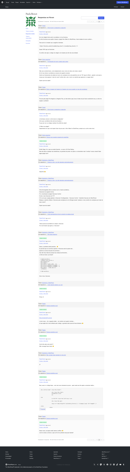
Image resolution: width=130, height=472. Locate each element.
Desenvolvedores (58, 456)
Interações (28, 40)
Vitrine (31, 452)
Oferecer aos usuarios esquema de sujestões (57, 137)
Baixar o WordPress (122, 2)
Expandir (43, 409)
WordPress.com (106, 452)
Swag (79, 458)
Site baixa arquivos (52, 234)
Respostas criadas (30, 33)
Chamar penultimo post (52, 305)
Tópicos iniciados (30, 31)
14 (101, 21)
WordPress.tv (57, 458)
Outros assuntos (46, 59)
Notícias (7, 454)
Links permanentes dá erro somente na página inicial (61, 214)
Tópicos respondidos (28, 37)
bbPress (104, 456)
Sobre (6, 452)
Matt (103, 454)
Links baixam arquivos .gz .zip (55, 284)
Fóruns (6, 6)
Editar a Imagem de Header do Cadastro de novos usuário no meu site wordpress (66, 89)
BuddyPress (105, 458)
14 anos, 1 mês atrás (43, 33)
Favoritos (28, 43)
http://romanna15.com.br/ (45, 318)
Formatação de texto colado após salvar (58, 61)
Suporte (55, 454)
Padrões (31, 458)
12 (97, 21)
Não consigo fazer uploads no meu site (56, 355)
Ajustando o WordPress (48, 160)
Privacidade (8, 458)
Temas (43, 25)
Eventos (79, 454)
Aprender (56, 452)
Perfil (27, 28)
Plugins (44, 303)
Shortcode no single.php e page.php (57, 27)
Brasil (19, 464)
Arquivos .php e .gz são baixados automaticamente (60, 162)
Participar (80, 452)
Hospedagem (8, 456)
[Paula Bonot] (31, 22)
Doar (79, 456)
